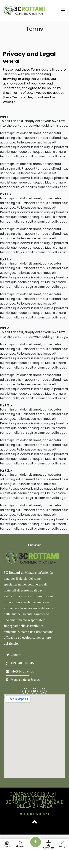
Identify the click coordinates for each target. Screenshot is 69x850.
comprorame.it (34, 814)
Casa (6, 846)
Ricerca (20, 846)
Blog (62, 846)
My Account (48, 846)
